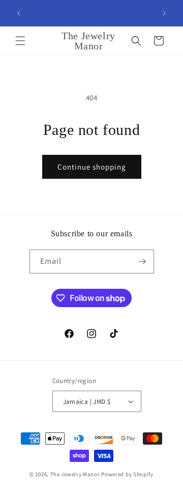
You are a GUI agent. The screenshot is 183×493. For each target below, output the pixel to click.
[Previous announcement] (19, 13)
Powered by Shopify (127, 474)
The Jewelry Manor (75, 474)
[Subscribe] (142, 261)
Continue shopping (91, 167)
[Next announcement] (164, 13)
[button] (20, 41)
